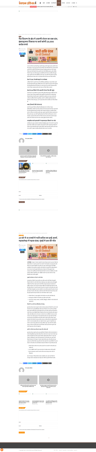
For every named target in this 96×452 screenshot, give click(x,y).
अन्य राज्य (68, 3)
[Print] (23, 56)
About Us (60, 450)
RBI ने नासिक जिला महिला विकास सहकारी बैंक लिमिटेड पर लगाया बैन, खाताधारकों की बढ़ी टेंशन (24, 171)
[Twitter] (22, 54)
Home (20, 34)
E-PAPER (73, 3)
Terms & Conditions (70, 450)
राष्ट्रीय (44, 3)
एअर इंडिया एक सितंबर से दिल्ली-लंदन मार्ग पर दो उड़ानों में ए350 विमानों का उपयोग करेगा (51, 171)
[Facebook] (20, 54)
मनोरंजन (63, 3)
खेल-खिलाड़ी (53, 3)
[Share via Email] (21, 56)
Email (20, 195)
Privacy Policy (65, 450)
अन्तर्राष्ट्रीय (48, 3)
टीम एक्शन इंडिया (23, 49)
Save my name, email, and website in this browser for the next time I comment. (32, 199)
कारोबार (58, 3)
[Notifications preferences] (1, 449)
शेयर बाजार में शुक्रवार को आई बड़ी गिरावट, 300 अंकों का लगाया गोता (37, 171)
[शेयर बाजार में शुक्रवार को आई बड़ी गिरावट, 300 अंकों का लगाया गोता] (38, 166)
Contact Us (75, 450)
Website (40, 195)
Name (20, 191)
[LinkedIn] (25, 54)
